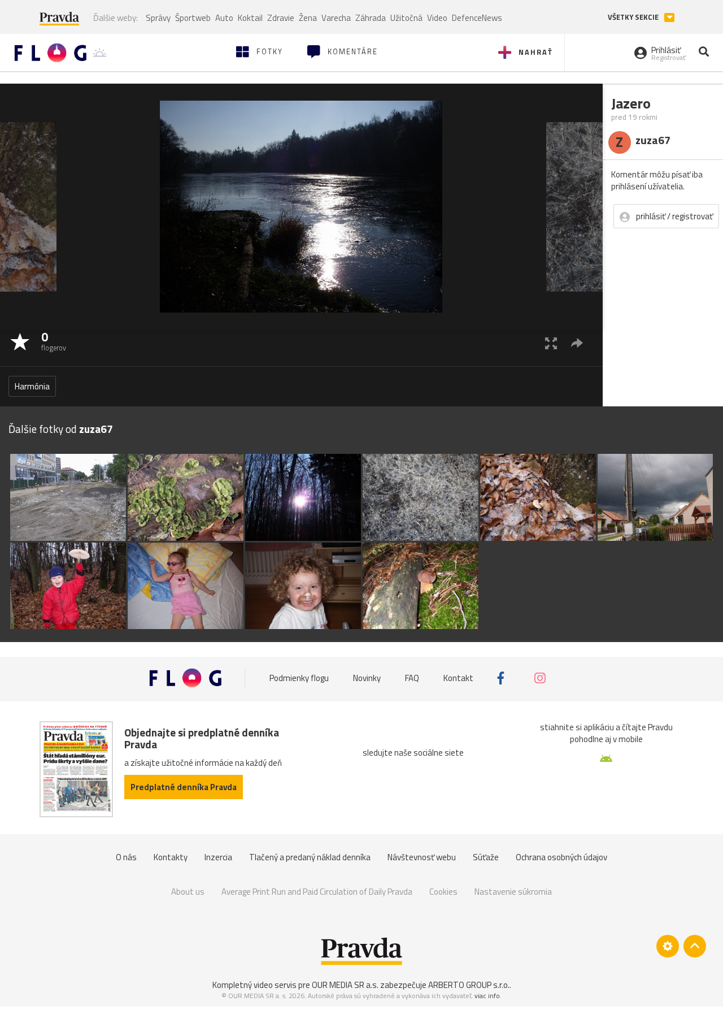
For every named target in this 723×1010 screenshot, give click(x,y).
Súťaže (486, 857)
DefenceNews (477, 17)
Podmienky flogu (299, 677)
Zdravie (280, 17)
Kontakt (458, 677)
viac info (487, 995)
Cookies (443, 892)
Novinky (367, 677)
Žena (308, 17)
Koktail (250, 17)
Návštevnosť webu (421, 857)
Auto (224, 17)
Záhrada (370, 17)
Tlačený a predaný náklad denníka (310, 857)
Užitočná (406, 17)
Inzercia (218, 857)
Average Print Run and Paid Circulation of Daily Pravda (316, 892)
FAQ (412, 677)
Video (437, 17)
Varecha (336, 17)
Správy (158, 17)
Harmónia (32, 386)
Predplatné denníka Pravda (183, 787)
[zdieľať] (577, 343)
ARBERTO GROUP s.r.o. (468, 984)
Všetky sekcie (634, 17)
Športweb (193, 17)
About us (187, 892)
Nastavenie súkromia (513, 892)
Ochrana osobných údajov (561, 857)
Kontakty (171, 857)
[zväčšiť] (551, 343)
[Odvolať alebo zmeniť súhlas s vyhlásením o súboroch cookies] (667, 946)
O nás (126, 857)
